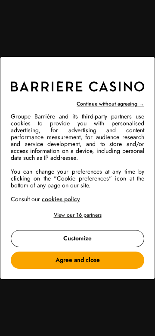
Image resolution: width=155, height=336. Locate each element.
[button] (77, 215)
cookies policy (61, 199)
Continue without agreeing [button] (110, 104)
